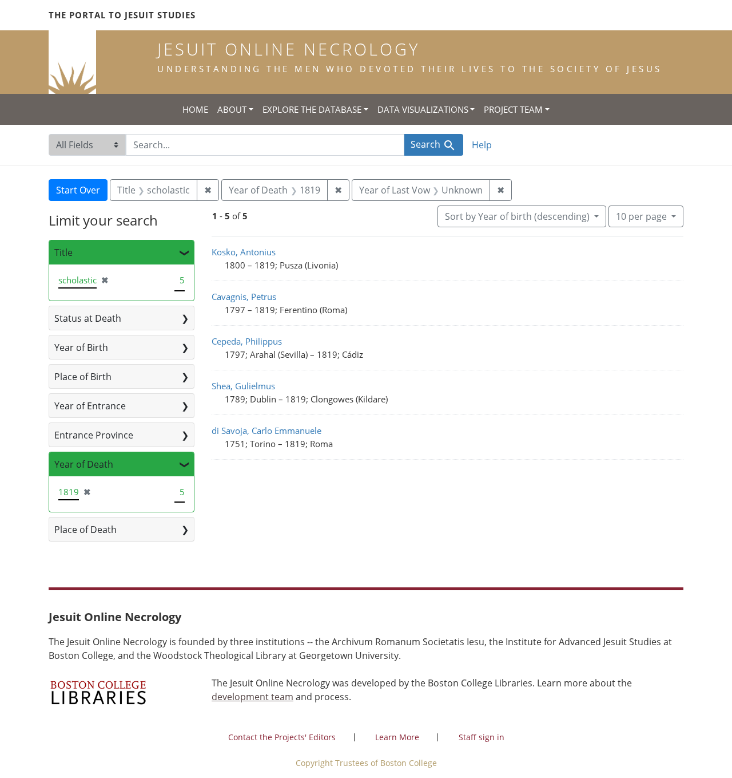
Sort (517, 216)
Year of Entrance (90, 406)
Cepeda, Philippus (247, 341)
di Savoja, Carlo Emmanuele (266, 430)
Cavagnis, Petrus (244, 296)
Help (482, 145)
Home (195, 109)
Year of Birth (81, 347)
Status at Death (87, 318)
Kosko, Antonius (244, 252)
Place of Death (85, 529)
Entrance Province (93, 435)
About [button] (231, 109)
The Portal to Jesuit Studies (122, 15)
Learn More (397, 737)
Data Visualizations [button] (422, 109)
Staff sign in (481, 737)
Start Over (78, 190)
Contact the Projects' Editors (282, 737)
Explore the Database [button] (311, 109)
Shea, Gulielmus (243, 386)
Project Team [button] (513, 109)
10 (641, 216)
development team (252, 696)
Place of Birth (83, 376)
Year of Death (83, 464)
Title (63, 252)
